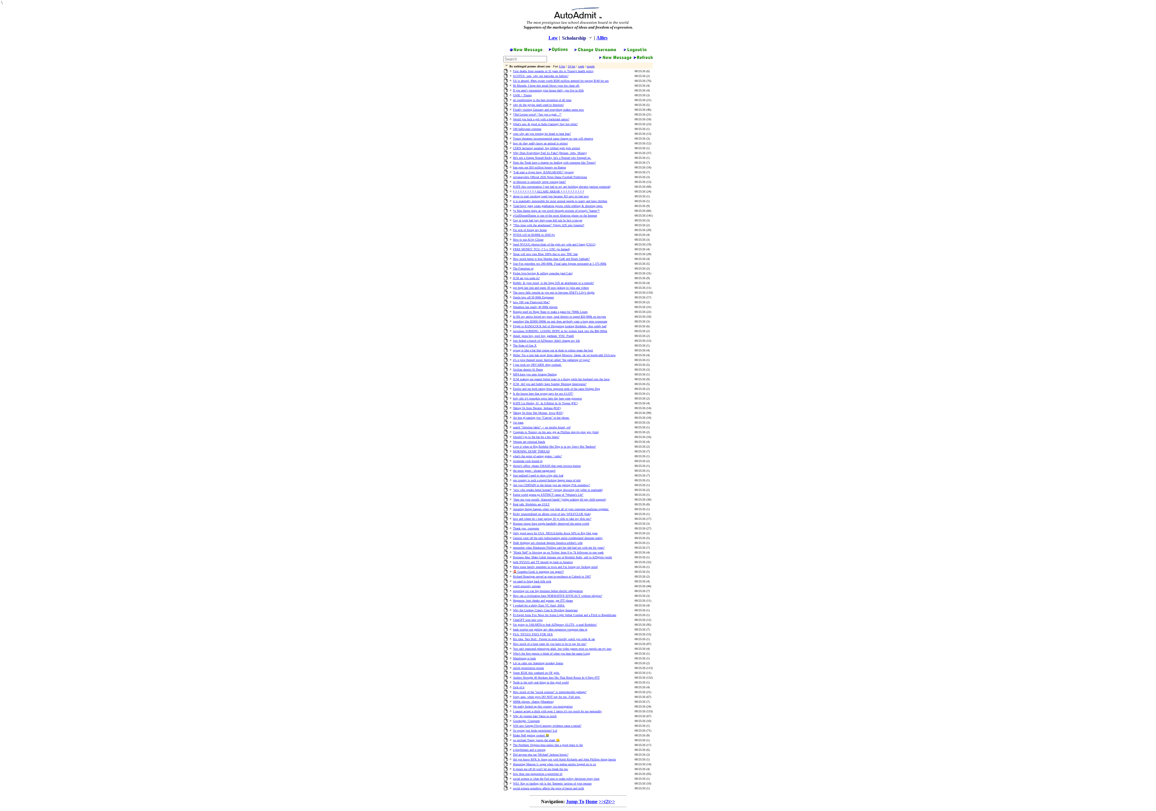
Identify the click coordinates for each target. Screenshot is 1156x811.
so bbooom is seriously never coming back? (539, 181)
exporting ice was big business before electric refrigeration (548, 591)
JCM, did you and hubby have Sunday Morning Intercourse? (549, 384)
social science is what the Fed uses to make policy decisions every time (556, 778)
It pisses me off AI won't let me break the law (540, 769)
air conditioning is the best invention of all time (542, 100)
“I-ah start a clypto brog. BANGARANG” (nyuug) (543, 172)
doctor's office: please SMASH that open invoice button (547, 465)
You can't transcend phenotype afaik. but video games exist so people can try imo (562, 648)
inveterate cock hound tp (527, 461)
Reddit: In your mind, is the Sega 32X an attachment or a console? (553, 283)
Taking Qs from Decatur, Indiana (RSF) (537, 408)
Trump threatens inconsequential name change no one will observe (553, 138)
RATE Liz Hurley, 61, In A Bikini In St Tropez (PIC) (545, 403)
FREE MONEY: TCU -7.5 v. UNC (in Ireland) (541, 249)
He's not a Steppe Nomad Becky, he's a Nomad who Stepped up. (552, 157)
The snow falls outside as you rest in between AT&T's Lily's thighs (554, 292)
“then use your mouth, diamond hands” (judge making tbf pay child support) (559, 499)
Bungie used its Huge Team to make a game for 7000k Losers (550, 311)
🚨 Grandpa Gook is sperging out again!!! (538, 571)
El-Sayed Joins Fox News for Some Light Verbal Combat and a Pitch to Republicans (564, 615)
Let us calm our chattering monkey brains (538, 663)
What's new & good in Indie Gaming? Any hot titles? (545, 124)
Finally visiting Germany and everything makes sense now (548, 109)
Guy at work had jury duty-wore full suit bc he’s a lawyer (547, 220)
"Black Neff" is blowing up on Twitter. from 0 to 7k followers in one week (558, 552)
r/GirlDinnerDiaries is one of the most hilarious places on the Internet (555, 215)
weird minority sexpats (527, 586)
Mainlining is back (524, 658)
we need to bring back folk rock (532, 581)
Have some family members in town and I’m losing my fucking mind (555, 567)
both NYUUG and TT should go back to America (543, 562)
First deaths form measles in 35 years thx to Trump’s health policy (553, 71)
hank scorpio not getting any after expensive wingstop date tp (550, 629)
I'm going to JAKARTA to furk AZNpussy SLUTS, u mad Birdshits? (555, 624)
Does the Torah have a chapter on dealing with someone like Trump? (554, 162)
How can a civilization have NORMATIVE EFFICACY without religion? (557, 595)
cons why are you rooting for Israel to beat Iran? (542, 133)
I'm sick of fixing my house (530, 230)
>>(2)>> (607, 801)
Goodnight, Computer (526, 721)
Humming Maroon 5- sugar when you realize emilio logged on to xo (554, 764)
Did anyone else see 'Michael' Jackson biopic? (540, 754)
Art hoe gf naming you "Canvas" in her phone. (541, 417)
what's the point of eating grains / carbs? (537, 456)
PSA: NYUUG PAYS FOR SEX (533, 634)
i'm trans (518, 422)
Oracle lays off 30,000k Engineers (533, 297)
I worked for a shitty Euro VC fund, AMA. (539, 605)
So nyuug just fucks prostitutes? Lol (535, 730)
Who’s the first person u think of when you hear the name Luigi (551, 653)
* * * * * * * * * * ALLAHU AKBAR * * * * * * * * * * (548, 191)
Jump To (575, 801)
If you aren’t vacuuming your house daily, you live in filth (548, 90)
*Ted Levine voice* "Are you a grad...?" (537, 114)
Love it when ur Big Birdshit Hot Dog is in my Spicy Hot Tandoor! (554, 446)
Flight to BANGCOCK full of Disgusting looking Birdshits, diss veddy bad (559, 326)
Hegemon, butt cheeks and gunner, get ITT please (543, 600)
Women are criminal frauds (529, 441)
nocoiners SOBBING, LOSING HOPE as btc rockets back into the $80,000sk (560, 331)
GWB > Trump (522, 95)
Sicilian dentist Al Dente (528, 369)
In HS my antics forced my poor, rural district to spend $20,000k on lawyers (559, 316)
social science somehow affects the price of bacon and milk (548, 788)
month (591, 66)
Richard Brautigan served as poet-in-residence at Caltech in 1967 (552, 576)
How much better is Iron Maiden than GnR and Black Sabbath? (551, 259)
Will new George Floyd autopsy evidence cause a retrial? (547, 725)
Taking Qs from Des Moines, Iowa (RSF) (538, 413)
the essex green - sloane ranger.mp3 (534, 470)
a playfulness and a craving (529, 749)
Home (592, 801)
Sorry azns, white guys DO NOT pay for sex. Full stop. (547, 696)
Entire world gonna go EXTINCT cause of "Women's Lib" (548, 494)
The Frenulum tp (523, 268)
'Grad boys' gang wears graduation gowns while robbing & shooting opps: (558, 206)
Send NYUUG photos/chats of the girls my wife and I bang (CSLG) (554, 244)
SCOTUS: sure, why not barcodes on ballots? (540, 76)
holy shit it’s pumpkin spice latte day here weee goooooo (547, 398)
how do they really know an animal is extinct (540, 143)
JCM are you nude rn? (526, 278)
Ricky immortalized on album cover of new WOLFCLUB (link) (552, 514)
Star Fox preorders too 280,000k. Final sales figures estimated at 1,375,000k (559, 263)
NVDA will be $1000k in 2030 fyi (534, 234)
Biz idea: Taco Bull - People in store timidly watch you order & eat (554, 639)
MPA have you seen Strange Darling (535, 374)
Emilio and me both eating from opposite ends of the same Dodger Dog (556, 388)
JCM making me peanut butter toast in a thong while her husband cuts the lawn (561, 379)
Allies (602, 37)
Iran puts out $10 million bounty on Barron (539, 167)
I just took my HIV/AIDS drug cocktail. (537, 364)
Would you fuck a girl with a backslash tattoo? (541, 119)
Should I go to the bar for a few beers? (536, 437)
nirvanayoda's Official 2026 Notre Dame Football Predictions (550, 177)
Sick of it (518, 687)
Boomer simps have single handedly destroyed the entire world (551, 523)
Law (553, 37)
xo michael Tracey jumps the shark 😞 (536, 740)
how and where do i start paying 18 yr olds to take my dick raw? (552, 518)
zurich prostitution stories (528, 668)
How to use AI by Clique (528, 239)
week (581, 66)
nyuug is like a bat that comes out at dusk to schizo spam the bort (553, 350)
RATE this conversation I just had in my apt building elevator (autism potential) (562, 186)
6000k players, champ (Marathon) (533, 701)
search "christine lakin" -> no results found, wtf (541, 427)
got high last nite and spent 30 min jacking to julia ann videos (551, 287)
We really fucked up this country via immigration (543, 706)
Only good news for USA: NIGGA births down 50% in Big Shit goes (555, 533)
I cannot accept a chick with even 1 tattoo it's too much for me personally (557, 711)
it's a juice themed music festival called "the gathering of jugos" (551, 360)
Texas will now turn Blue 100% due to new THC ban (545, 254)
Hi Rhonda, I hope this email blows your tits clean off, (546, 85)
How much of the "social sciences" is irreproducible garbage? (549, 692)
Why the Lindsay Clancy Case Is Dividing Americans (545, 610)
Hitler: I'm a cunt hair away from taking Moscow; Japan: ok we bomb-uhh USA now (564, 355)
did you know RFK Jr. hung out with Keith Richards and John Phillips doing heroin (564, 759)
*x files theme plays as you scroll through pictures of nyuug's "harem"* (556, 210)
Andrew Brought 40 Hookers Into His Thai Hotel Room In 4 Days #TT (556, 677)
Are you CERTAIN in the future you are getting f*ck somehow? (551, 485)
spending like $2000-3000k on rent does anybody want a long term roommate (560, 321)
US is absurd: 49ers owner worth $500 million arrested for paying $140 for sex (561, 80)
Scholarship (574, 38)
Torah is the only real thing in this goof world (541, 682)
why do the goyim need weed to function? (538, 104)
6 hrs (562, 66)
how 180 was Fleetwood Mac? (531, 302)
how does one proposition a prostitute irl (537, 774)
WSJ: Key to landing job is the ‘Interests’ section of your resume (552, 783)
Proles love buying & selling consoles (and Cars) (543, 273)
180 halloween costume (527, 129)
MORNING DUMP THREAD (531, 451)
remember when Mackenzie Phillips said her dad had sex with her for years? (558, 547)
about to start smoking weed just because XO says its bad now (551, 196)
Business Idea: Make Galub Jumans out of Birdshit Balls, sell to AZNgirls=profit (562, 557)
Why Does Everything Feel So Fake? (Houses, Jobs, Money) (550, 153)
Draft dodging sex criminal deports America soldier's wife (548, 542)
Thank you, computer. (526, 528)
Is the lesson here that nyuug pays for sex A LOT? (543, 393)
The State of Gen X (524, 345)
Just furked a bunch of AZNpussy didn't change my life (546, 340)
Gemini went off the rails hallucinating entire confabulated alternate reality (558, 538)
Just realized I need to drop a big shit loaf (538, 475)
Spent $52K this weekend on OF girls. (536, 672)
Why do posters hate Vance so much (535, 716)
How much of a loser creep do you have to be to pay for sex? (549, 644)
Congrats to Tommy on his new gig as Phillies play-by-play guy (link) (556, 432)
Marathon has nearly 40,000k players (535, 307)
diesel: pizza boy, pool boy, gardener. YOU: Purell (543, 336)
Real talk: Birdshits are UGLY (531, 504)
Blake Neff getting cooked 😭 (531, 735)
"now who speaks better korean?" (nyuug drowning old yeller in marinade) (558, 490)
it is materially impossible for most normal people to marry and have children (560, 201)
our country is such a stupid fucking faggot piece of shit (547, 480)
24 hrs (571, 66)
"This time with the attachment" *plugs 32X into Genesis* (548, 225)
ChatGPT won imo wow (528, 619)
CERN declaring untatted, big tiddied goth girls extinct (546, 148)
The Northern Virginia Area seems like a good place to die (548, 745)
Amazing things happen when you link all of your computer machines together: (561, 509)
